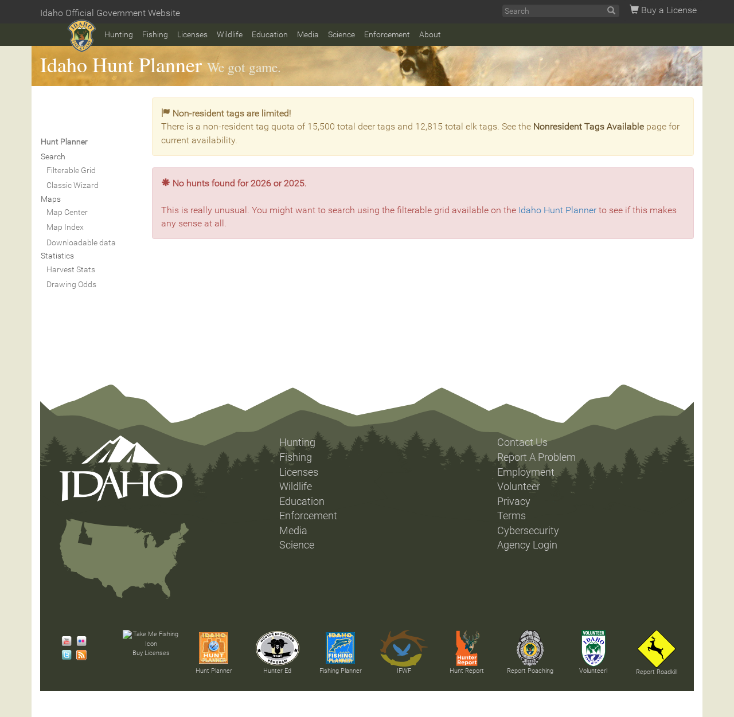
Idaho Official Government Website (110, 12)
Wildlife (230, 34)
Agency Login (527, 545)
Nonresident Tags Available (588, 126)
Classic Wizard (72, 185)
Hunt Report (467, 671)
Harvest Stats (70, 269)
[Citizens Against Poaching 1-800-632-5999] (530, 648)
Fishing (155, 34)
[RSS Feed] (79, 655)
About (430, 34)
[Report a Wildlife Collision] (656, 649)
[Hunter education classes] (277, 648)
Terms (511, 516)
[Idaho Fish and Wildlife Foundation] (404, 648)
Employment (526, 472)
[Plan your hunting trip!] (214, 648)
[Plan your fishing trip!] (341, 648)
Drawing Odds (71, 284)
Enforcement (387, 34)
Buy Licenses (151, 653)
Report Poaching (530, 671)
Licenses (192, 34)
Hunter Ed (277, 671)
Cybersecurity (528, 530)
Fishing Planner (340, 671)
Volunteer (518, 486)
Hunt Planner (214, 671)
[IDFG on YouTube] (64, 641)
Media (308, 34)
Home (81, 35)
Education (270, 34)
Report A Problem (536, 457)
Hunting (118, 34)
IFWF (404, 671)
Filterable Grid (71, 170)
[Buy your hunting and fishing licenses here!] (151, 639)
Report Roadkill (656, 672)
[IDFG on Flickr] (79, 641)
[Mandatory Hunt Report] (467, 648)
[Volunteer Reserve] (593, 648)
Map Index (65, 227)
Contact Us (522, 442)
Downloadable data (81, 242)
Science (341, 34)
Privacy (513, 501)
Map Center (67, 212)
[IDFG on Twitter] (64, 655)
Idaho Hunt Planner (121, 64)
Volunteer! (593, 671)
